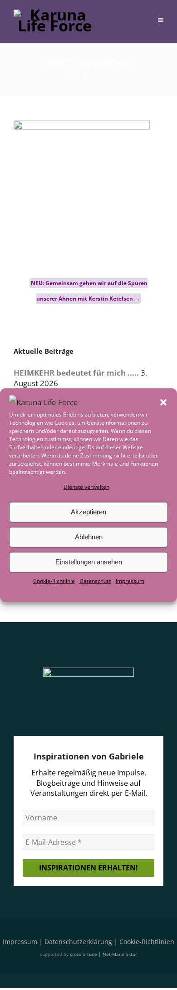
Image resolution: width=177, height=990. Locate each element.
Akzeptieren (88, 512)
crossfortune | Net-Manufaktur (103, 954)
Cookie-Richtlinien (146, 941)
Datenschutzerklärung (78, 941)
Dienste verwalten (86, 486)
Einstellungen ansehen (88, 562)
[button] (163, 402)
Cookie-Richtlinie (54, 581)
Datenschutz (95, 581)
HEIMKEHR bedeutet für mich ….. (76, 372)
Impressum (130, 581)
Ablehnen (89, 537)
